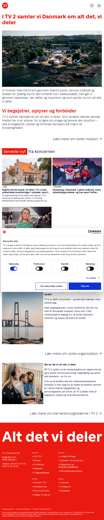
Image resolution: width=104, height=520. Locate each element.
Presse (37, 460)
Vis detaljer (91, 278)
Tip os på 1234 (41, 491)
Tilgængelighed (41, 472)
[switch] (39, 269)
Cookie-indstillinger (23, 509)
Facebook (65, 491)
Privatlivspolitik (7, 509)
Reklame (38, 468)
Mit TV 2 (38, 456)
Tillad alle (85, 286)
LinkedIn (64, 482)
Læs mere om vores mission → (77, 139)
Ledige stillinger (68, 456)
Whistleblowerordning (71, 471)
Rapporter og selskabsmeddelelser (68, 465)
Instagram (65, 486)
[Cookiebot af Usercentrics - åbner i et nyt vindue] (90, 232)
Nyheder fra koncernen (71, 460)
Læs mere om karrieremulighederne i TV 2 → (66, 413)
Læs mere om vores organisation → (73, 353)
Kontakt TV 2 (40, 482)
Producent (39, 464)
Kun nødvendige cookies (51, 286)
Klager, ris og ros (42, 495)
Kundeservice (40, 486)
